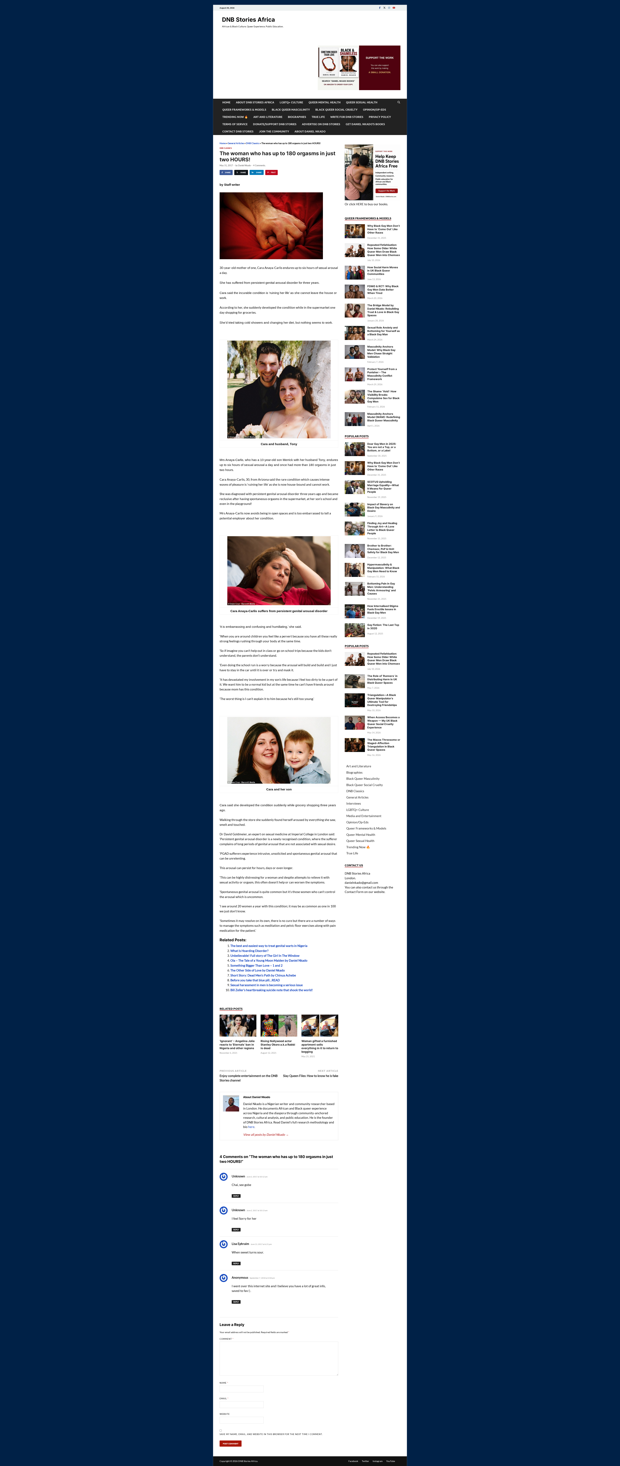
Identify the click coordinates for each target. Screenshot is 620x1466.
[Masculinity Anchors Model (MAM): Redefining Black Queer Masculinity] (355, 414)
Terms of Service (235, 124)
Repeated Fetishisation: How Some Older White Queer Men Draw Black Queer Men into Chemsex (383, 249)
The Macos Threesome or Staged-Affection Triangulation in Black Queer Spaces (383, 744)
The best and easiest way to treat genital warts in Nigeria (268, 946)
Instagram (378, 1461)
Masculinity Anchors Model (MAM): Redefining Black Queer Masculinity (383, 417)
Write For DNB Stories (346, 117)
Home (226, 102)
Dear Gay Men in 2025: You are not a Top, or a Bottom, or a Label (381, 447)
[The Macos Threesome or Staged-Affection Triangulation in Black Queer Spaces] (355, 740)
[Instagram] (389, 7)
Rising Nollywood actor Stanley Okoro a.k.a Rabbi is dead (278, 1044)
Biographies (297, 117)
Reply (236, 1196)
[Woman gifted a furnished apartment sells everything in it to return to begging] (319, 1026)
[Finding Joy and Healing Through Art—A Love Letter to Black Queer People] (355, 524)
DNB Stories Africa (248, 19)
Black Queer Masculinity (291, 109)
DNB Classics (252, 143)
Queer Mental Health (325, 102)
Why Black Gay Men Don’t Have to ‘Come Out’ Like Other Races (383, 229)
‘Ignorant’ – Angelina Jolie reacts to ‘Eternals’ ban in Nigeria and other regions (237, 1044)
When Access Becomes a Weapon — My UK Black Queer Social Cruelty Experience (383, 722)
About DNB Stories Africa (255, 102)
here (251, 1127)
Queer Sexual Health (361, 102)
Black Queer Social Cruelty (336, 109)
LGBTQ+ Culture (291, 102)
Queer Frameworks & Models (244, 109)
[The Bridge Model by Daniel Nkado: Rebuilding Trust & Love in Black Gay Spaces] (355, 306)
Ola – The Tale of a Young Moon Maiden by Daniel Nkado (268, 960)
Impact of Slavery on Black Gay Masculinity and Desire (383, 508)
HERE (360, 204)
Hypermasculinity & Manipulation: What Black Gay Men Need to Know (383, 568)
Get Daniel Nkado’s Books (365, 124)
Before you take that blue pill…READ (255, 980)
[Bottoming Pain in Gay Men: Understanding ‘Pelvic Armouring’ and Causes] (355, 584)
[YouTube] (394, 7)
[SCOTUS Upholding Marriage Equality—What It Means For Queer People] (355, 482)
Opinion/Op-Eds (374, 109)
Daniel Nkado (244, 165)
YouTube (390, 1461)
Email (224, 1398)
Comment (226, 1339)
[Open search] (398, 102)
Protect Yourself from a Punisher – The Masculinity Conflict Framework (382, 374)
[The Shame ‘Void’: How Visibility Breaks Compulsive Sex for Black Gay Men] (355, 392)
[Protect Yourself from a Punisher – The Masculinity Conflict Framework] (355, 369)
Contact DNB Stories (237, 131)
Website (225, 1414)
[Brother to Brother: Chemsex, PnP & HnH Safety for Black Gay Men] (355, 546)
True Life (318, 117)
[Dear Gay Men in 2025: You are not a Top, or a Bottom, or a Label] (355, 444)
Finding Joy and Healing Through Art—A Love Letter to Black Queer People (382, 528)
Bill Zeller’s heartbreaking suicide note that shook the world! (271, 990)
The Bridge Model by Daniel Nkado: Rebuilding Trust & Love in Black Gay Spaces (383, 310)
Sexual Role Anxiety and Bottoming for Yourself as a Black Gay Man (383, 331)
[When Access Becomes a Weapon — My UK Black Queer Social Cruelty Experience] (355, 718)
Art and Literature (267, 117)
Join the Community (274, 131)
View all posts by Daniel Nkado (266, 1134)
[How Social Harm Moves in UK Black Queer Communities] (355, 268)
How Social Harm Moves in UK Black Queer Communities (382, 271)
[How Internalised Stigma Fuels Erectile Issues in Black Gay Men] (355, 606)
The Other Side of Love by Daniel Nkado (257, 970)
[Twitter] (384, 7)
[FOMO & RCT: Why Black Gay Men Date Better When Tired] (355, 287)
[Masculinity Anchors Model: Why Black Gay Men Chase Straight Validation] (355, 347)
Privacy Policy (380, 117)
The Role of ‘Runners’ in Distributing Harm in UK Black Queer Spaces (382, 679)
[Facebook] (380, 7)
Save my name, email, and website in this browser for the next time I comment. (271, 1434)
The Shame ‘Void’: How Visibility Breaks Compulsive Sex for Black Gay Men (383, 396)
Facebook (353, 1461)
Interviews (353, 803)
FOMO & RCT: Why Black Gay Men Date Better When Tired (382, 290)
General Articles (236, 143)
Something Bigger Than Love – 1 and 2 (256, 965)
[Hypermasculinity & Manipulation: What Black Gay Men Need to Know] (355, 565)
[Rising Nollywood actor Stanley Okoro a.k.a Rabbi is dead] (279, 1026)
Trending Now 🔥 (235, 117)
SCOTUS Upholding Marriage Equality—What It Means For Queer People (383, 486)
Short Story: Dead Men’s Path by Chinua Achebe (263, 975)
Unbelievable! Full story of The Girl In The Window (265, 955)
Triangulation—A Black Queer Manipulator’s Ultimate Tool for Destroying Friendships (382, 700)
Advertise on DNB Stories (321, 124)
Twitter (365, 1461)
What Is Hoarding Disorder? (249, 951)
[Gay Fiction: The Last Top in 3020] (355, 625)
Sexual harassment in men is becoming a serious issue (266, 985)
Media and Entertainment (363, 816)
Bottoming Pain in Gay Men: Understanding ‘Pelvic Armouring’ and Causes (381, 588)
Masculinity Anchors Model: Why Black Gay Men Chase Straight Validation (381, 351)
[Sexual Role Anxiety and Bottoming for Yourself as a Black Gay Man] (355, 328)
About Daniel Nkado (310, 131)
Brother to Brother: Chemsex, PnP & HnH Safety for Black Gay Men (383, 549)
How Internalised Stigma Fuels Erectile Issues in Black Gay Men (382, 609)
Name (224, 1383)
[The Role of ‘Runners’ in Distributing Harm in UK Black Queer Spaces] (355, 676)
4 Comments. (259, 165)
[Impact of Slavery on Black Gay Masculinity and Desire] (355, 505)
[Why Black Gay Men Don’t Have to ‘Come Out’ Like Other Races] (355, 226)
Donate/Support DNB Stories (274, 124)
